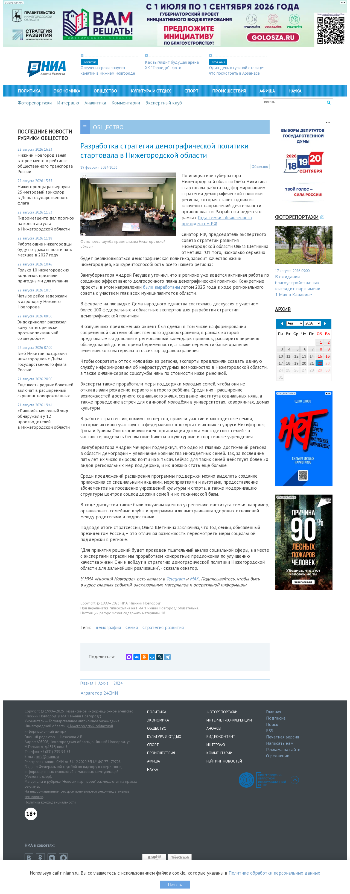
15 (320, 356)
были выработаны (161, 287)
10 (281, 356)
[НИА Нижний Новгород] (46, 75)
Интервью (68, 103)
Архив (103, 683)
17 (281, 363)
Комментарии (126, 103)
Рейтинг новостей (224, 761)
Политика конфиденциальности (50, 802)
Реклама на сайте (283, 749)
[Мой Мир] (152, 657)
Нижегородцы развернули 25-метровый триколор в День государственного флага (44, 195)
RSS (269, 730)
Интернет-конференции (229, 720)
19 (296, 363)
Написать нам (279, 743)
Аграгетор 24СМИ (99, 693)
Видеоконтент (220, 736)
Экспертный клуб (163, 103)
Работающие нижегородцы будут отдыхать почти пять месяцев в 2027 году (45, 249)
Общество (105, 91)
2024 (118, 683)
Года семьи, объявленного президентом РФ (217, 221)
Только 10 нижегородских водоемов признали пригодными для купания (43, 275)
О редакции (277, 755)
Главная (86, 683)
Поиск (272, 724)
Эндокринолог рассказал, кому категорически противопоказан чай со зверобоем (42, 330)
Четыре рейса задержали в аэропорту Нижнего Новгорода (42, 301)
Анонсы (213, 728)
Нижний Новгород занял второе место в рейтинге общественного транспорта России (45, 163)
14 (312, 356)
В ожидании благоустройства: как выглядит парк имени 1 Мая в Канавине (297, 286)
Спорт (192, 91)
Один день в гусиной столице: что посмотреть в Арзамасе (236, 70)
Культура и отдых (151, 91)
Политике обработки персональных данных (274, 873)
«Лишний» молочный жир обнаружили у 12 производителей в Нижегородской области (44, 419)
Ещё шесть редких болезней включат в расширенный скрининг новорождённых (45, 390)
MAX (194, 579)
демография (108, 627)
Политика (29, 91)
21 (312, 363)
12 (296, 356)
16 (327, 356)
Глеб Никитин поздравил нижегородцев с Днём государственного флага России (42, 361)
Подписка (275, 718)
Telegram (175, 579)
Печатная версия (282, 737)
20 (304, 363)
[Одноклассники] (144, 657)
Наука (294, 91)
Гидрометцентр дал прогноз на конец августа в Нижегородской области (46, 223)
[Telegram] (167, 657)
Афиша (267, 91)
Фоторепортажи (35, 103)
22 (320, 363)
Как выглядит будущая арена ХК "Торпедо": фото (172, 64)
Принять (175, 885)
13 (304, 356)
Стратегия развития (163, 627)
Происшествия (229, 91)
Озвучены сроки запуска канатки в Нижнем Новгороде (108, 70)
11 (288, 356)
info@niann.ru (47, 756)
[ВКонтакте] (136, 657)
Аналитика (95, 103)
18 (288, 363)
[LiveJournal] (159, 657)
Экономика (67, 91)
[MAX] (129, 657)
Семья (132, 627)
